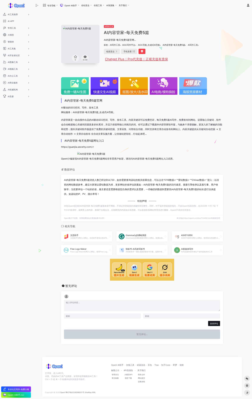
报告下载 (128, 378)
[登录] (248, 6)
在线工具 (98, 5)
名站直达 (85, 5)
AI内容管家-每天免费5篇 (174, 45)
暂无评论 (71, 286)
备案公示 (115, 370)
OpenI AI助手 (117, 365)
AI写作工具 (109, 26)
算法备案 (115, 378)
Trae (156, 365)
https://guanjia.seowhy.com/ (76, 146)
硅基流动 (141, 365)
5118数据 (169, 179)
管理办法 (115, 374)
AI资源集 (110, 5)
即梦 (175, 365)
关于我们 (123, 5)
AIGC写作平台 (128, 45)
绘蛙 (182, 365)
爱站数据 (183, 179)
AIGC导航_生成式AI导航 (149, 45)
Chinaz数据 (198, 179)
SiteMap (88, 392)
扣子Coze (165, 365)
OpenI (62, 392)
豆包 (150, 365)
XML (94, 392)
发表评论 (214, 323)
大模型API (128, 374)
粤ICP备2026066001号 (74, 392)
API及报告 (128, 370)
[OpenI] (54, 367)
